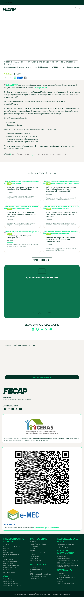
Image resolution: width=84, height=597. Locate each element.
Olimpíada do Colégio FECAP (50, 154)
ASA (4, 550)
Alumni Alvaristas (9, 572)
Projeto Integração (63, 547)
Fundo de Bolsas (8, 570)
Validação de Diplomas (10, 583)
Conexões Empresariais (11, 565)
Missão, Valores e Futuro (38, 544)
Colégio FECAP (12, 85)
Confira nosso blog (41, 377)
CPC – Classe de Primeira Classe (40, 574)
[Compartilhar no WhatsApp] (15, 78)
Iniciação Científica (9, 568)
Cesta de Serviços (9, 581)
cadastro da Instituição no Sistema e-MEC (46, 528)
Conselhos (60, 573)
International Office (9, 563)
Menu (7, 2)
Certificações (34, 556)
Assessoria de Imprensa (38, 576)
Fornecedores (34, 578)
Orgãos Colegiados (63, 575)
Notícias (6, 557)
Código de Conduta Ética (65, 563)
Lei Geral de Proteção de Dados (67, 561)
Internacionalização (63, 558)
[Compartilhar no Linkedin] (21, 78)
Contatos (33, 567)
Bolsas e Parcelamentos (11, 555)
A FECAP (6, 544)
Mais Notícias (41, 260)
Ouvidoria (33, 572)
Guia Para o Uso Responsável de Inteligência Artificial (68, 565)
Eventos (32, 550)
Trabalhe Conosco (36, 570)
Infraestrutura (8, 552)
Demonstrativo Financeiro (65, 583)
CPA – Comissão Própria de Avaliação (66, 578)
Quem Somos (7, 579)
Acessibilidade (61, 556)
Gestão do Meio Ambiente (65, 544)
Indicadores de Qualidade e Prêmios (12, 547)
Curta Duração (8, 559)
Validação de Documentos (12, 585)
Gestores (60, 581)
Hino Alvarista (34, 558)
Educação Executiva (10, 561)
